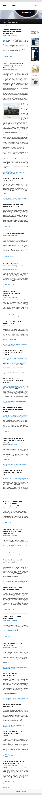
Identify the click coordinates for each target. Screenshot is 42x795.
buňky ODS (22, 637)
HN (14, 667)
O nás (36, 20)
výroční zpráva (15, 555)
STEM (10, 726)
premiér (9, 317)
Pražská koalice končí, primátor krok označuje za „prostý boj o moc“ (13, 472)
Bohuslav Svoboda (22, 432)
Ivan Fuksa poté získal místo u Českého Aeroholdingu (15, 659)
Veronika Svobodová (15, 182)
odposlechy (22, 782)
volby (8, 524)
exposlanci (4, 199)
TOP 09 (15, 58)
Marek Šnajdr (5, 668)
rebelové (14, 668)
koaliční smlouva (24, 523)
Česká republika (8, 57)
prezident (11, 173)
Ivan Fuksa (25, 667)
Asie (25, 20)
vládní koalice (18, 58)
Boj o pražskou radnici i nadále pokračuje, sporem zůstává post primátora (13, 409)
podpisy (12, 58)
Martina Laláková (14, 35)
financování (5, 555)
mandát (8, 373)
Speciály (4, 22)
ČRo (11, 725)
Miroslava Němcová (6, 58)
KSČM (23, 257)
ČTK (11, 257)
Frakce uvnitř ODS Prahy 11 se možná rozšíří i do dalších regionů (12, 733)
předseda (20, 373)
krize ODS (4, 756)
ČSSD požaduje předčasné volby (13, 234)
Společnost (23, 581)
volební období (9, 611)
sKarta (22, 582)
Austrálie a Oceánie (16, 20)
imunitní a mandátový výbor (11, 199)
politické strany (11, 555)
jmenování (24, 227)
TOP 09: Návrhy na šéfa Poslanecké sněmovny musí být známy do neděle (13, 266)
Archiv (33, 20)
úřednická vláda (15, 173)
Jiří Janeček (24, 755)
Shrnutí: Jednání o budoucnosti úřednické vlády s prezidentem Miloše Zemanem (13, 66)
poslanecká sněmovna (8, 286)
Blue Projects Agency (35, 33)
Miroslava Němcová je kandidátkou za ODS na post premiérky (12, 293)
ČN (11, 57)
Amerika (29, 20)
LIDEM (21, 57)
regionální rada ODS (6, 638)
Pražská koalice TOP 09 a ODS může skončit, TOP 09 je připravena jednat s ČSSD (12, 504)
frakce (21, 755)
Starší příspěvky (6, 787)
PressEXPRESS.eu (10, 5)
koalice (23, 401)
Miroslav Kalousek (16, 582)
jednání (23, 172)
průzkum (9, 699)
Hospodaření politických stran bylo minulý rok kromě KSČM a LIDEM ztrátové (12, 532)
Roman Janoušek (7, 783)
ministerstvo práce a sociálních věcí (8, 582)
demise (6, 373)
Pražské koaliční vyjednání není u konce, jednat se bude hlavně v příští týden (13, 441)
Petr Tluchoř (11, 668)
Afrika (11, 20)
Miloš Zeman (24, 57)
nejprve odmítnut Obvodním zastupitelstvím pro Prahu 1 (17, 654)
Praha (4, 402)
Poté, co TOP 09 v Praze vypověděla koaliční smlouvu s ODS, (14, 446)
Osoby (8, 20)
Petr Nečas (17, 198)
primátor (6, 402)
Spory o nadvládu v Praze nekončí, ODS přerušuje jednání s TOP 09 (13, 380)
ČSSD (21, 172)
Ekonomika (14, 554)
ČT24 (11, 198)
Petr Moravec (14, 325)
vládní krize (11, 258)
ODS (10, 58)
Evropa (22, 20)
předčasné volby (9, 345)
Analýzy (13, 22)
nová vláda (4, 317)
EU (12, 57)
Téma (4, 20)
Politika (17, 57)
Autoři (17, 22)
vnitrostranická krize (12, 638)
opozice (13, 373)
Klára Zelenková (14, 444)
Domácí (13, 725)
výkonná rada (20, 699)
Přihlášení (9, 22)
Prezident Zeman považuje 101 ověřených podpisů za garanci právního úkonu (12, 32)
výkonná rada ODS (14, 611)
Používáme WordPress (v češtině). (21, 791)
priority (6, 611)
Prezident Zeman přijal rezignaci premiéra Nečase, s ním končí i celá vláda (13, 352)
